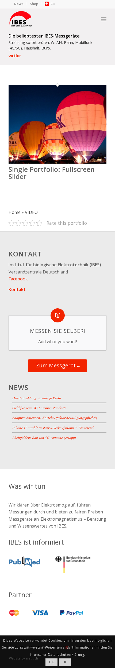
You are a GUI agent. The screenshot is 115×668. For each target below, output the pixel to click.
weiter (15, 55)
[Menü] (103, 19)
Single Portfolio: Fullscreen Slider (52, 173)
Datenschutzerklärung (66, 654)
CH (53, 3)
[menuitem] (18, 3)
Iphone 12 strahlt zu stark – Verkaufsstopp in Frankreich (53, 427)
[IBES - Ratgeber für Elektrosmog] (48, 19)
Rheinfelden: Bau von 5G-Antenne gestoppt (44, 437)
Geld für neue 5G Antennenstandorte (39, 407)
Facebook (18, 279)
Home (15, 212)
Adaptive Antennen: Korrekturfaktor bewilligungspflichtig (55, 417)
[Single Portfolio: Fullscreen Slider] (57, 162)
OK (51, 662)
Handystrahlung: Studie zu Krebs (36, 397)
